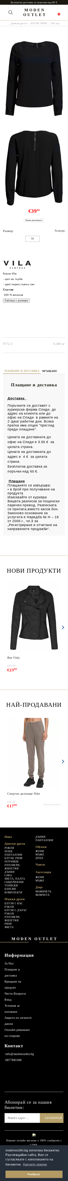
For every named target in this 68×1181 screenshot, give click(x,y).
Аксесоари (43, 872)
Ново (8, 836)
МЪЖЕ (40, 854)
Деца (39, 887)
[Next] (62, 627)
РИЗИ (8, 923)
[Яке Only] (34, 617)
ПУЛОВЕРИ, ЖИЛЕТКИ (12, 867)
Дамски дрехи (19, 23)
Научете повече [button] (35, 1164)
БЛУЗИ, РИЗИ (39, 23)
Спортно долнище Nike (23, 793)
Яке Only (13, 657)
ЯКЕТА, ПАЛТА (15, 878)
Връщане (49, 371)
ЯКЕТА (9, 927)
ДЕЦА (39, 858)
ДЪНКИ (9, 872)
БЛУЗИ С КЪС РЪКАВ (14, 905)
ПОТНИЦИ (11, 861)
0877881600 (13, 1060)
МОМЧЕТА (42, 895)
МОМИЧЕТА (44, 891)
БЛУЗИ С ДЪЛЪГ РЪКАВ (16, 912)
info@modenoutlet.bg (19, 1054)
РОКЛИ (9, 848)
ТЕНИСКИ (11, 885)
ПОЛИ (8, 851)
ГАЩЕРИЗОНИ (14, 882)
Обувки (41, 846)
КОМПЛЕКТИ (13, 892)
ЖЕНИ (40, 851)
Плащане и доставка (22, 371)
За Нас (9, 963)
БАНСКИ (10, 888)
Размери (60, 230)
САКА (8, 875)
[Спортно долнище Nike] (34, 753)
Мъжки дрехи (15, 899)
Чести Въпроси (15, 993)
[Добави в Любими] (60, 584)
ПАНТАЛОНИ (13, 854)
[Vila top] (34, 118)
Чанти (40, 864)
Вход (8, 999)
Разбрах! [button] (34, 1174)
